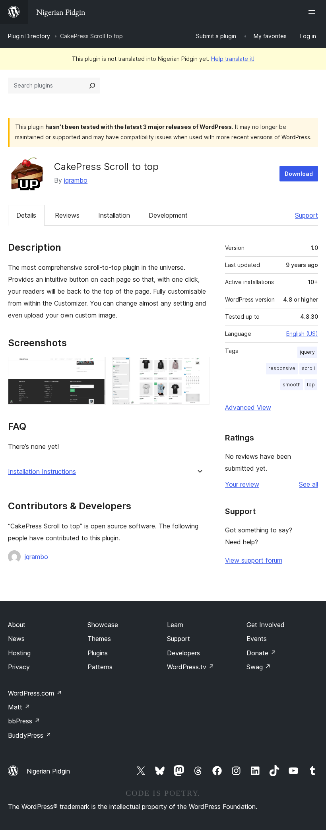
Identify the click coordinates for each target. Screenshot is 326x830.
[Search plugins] (92, 86)
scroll (308, 368)
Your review (242, 484)
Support (306, 215)
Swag (258, 667)
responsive (281, 368)
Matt (19, 707)
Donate (261, 653)
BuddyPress (29, 735)
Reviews (67, 215)
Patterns (100, 667)
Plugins (97, 653)
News (16, 639)
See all (308, 484)
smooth (292, 385)
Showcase (102, 625)
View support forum (253, 560)
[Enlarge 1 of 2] (95, 368)
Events (256, 639)
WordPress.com (35, 693)
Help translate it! (232, 58)
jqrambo (75, 180)
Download (299, 173)
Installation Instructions (42, 471)
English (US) (302, 333)
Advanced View (248, 407)
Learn (175, 625)
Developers (183, 653)
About (16, 625)
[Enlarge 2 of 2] (199, 368)
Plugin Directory (29, 36)
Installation (114, 215)
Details (26, 215)
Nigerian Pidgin (48, 771)
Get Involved (265, 625)
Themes (99, 639)
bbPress (24, 721)
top (311, 385)
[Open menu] (313, 12)
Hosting (19, 653)
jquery (307, 352)
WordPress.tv (190, 667)
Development (168, 215)
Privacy (19, 667)
